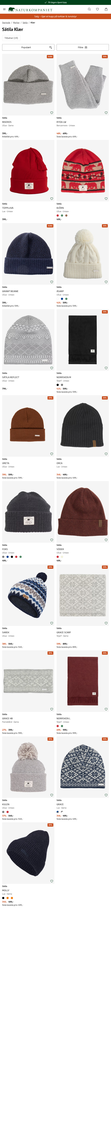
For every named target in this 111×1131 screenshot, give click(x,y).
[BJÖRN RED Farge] (58, 215)
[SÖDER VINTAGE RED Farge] (58, 557)
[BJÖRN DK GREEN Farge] (62, 215)
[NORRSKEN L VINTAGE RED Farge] (58, 726)
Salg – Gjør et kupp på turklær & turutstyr (55, 16)
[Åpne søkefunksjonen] (89, 9)
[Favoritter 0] (97, 9)
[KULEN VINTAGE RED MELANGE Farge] (7, 812)
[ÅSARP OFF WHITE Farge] (58, 299)
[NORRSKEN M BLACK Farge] (58, 385)
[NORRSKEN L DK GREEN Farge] (62, 726)
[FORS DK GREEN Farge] (20, 557)
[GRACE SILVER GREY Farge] (62, 812)
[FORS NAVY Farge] (7, 557)
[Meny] (4, 9)
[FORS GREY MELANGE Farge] (3, 557)
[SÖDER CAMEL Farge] (62, 557)
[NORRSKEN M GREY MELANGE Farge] (62, 385)
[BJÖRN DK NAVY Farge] (66, 215)
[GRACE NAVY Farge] (58, 812)
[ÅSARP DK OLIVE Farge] (66, 299)
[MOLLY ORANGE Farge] (7, 898)
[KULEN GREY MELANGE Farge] (3, 812)
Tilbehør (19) (11, 38)
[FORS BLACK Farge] (12, 557)
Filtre (80, 47)
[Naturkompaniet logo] (30, 9)
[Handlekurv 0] (106, 9)
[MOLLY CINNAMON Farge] (12, 898)
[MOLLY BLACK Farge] (3, 898)
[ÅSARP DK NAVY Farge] (62, 299)
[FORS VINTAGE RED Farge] (16, 557)
